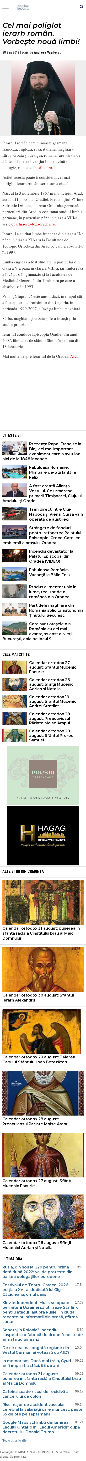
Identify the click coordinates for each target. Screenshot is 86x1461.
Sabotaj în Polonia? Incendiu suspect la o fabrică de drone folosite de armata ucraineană (42, 1335)
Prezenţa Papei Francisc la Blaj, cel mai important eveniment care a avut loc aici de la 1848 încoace (41, 451)
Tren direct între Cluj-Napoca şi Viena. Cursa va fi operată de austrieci (56, 514)
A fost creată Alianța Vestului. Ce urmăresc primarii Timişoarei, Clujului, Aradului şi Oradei (42, 493)
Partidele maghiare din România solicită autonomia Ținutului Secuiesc (56, 610)
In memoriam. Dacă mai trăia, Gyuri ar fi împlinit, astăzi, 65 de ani (36, 1363)
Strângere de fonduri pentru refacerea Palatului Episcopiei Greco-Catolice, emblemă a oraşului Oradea (41, 535)
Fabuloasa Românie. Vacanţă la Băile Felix (49, 572)
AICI (74, 356)
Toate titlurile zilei (14, 1440)
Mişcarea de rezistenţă (43, 7)
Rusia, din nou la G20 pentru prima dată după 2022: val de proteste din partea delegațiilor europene (37, 1272)
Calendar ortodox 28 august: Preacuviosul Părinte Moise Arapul (49, 718)
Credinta (35, 871)
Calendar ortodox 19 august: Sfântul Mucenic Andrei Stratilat (52, 701)
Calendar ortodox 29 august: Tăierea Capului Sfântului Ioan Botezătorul (38, 1059)
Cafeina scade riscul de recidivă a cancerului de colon (35, 1394)
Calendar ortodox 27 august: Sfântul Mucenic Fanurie (52, 667)
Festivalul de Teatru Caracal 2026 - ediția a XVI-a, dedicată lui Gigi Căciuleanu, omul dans (36, 1290)
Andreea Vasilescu (47, 52)
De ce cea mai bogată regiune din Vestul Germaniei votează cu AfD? (36, 1350)
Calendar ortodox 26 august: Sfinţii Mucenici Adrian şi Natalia (52, 684)
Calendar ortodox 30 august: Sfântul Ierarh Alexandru (38, 997)
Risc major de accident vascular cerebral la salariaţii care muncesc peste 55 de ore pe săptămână (42, 1409)
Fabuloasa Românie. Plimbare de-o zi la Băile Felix (52, 472)
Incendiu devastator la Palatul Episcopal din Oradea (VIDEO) (51, 556)
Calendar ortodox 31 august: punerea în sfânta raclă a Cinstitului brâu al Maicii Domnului (41, 933)
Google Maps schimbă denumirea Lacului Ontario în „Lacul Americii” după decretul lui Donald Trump (41, 1427)
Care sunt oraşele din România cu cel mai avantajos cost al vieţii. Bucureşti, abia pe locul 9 (38, 631)
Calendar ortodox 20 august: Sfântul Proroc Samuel (51, 735)
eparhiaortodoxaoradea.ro (33, 224)
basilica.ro (43, 167)
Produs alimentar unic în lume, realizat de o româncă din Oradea (52, 592)
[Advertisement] (43, 396)
